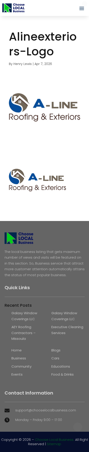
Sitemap (54, 444)
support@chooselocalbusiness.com (45, 410)
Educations (60, 366)
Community (21, 366)
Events (17, 374)
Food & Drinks (62, 374)
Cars (55, 358)
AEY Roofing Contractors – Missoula (23, 333)
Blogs (55, 350)
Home (16, 350)
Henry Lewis (22, 64)
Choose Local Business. (54, 439)
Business (18, 358)
